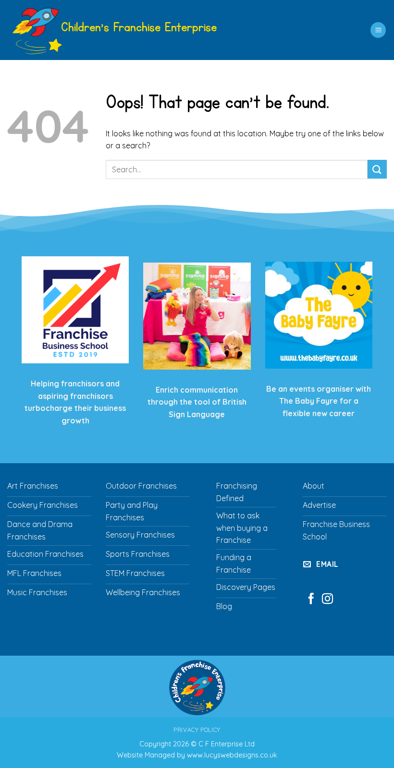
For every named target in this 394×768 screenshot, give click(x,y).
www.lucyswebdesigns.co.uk (232, 755)
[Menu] (378, 30)
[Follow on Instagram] (327, 599)
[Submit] (377, 169)
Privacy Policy (197, 729)
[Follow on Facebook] (311, 599)
